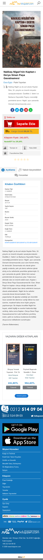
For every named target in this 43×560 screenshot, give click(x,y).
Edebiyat (13, 242)
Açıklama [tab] (10, 170)
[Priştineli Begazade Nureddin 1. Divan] (30, 354)
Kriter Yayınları (30, 378)
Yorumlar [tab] (23, 175)
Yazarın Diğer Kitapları (21, 336)
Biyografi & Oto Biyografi (27, 242)
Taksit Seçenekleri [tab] (31, 170)
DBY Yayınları (13, 378)
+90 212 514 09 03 (8, 544)
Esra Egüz (30, 375)
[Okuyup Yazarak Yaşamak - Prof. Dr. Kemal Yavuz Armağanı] (13, 354)
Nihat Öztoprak (13, 375)
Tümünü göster (21, 396)
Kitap (7, 242)
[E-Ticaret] (21, 557)
